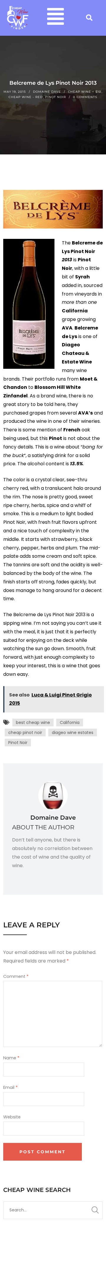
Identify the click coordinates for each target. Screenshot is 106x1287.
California (70, 722)
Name (11, 1058)
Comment (16, 976)
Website (12, 1117)
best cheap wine (33, 722)
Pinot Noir (55, 97)
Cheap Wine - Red (26, 97)
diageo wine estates (72, 732)
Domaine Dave (47, 92)
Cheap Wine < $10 (84, 92)
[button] (55, 18)
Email (10, 1087)
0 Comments (85, 97)
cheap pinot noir (25, 732)
